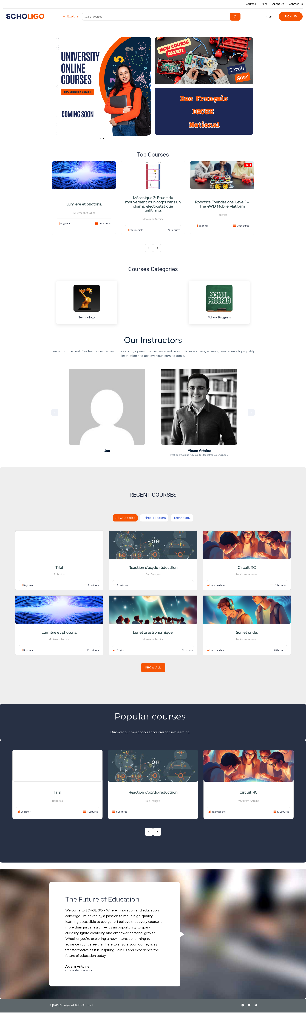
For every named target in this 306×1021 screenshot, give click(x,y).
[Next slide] (251, 412)
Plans (264, 3)
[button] (57, 86)
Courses (251, 3)
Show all (153, 667)
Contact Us (296, 3)
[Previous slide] (54, 412)
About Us (278, 3)
